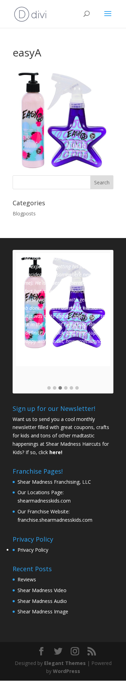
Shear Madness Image (43, 611)
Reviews (27, 579)
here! (55, 452)
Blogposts (24, 213)
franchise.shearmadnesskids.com (55, 520)
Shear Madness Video (42, 590)
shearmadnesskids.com (44, 500)
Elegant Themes (65, 663)
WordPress (66, 671)
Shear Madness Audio (42, 601)
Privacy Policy (33, 549)
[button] (49, 388)
